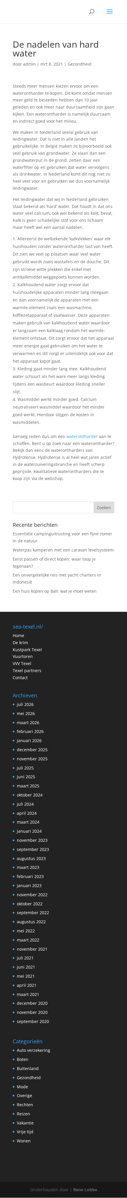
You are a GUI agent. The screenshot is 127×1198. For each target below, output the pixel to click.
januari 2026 (29, 740)
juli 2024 (25, 804)
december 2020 (32, 1003)
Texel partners (27, 670)
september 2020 (33, 1021)
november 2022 (32, 894)
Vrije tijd (25, 1131)
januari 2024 (29, 831)
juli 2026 (25, 704)
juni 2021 (26, 967)
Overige (24, 1095)
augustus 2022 (31, 921)
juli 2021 (25, 958)
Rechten (25, 1104)
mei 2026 (26, 713)
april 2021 (27, 985)
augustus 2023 (31, 858)
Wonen (24, 1141)
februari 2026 (30, 731)
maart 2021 (28, 994)
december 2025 (32, 749)
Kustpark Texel (27, 649)
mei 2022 (26, 931)
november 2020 (32, 1012)
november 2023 (32, 840)
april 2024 (27, 813)
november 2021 (32, 949)
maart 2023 (28, 867)
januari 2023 (29, 885)
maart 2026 (28, 722)
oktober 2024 (30, 795)
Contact (20, 677)
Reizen (23, 1114)
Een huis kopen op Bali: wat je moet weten (55, 591)
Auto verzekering (33, 1050)
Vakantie (25, 1123)
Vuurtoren (23, 656)
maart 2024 (28, 822)
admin (29, 64)
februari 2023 (30, 876)
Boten (22, 1059)
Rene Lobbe (85, 1189)
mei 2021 (26, 976)
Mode (22, 1086)
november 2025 (32, 759)
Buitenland (28, 1068)
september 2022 (33, 912)
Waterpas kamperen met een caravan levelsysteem (63, 550)
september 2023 (33, 849)
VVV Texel (22, 663)
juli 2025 (25, 768)
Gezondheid (80, 64)
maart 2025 (28, 786)
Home (18, 635)
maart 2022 (28, 940)
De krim (20, 642)
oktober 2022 (30, 904)
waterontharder (82, 436)
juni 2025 (26, 776)
